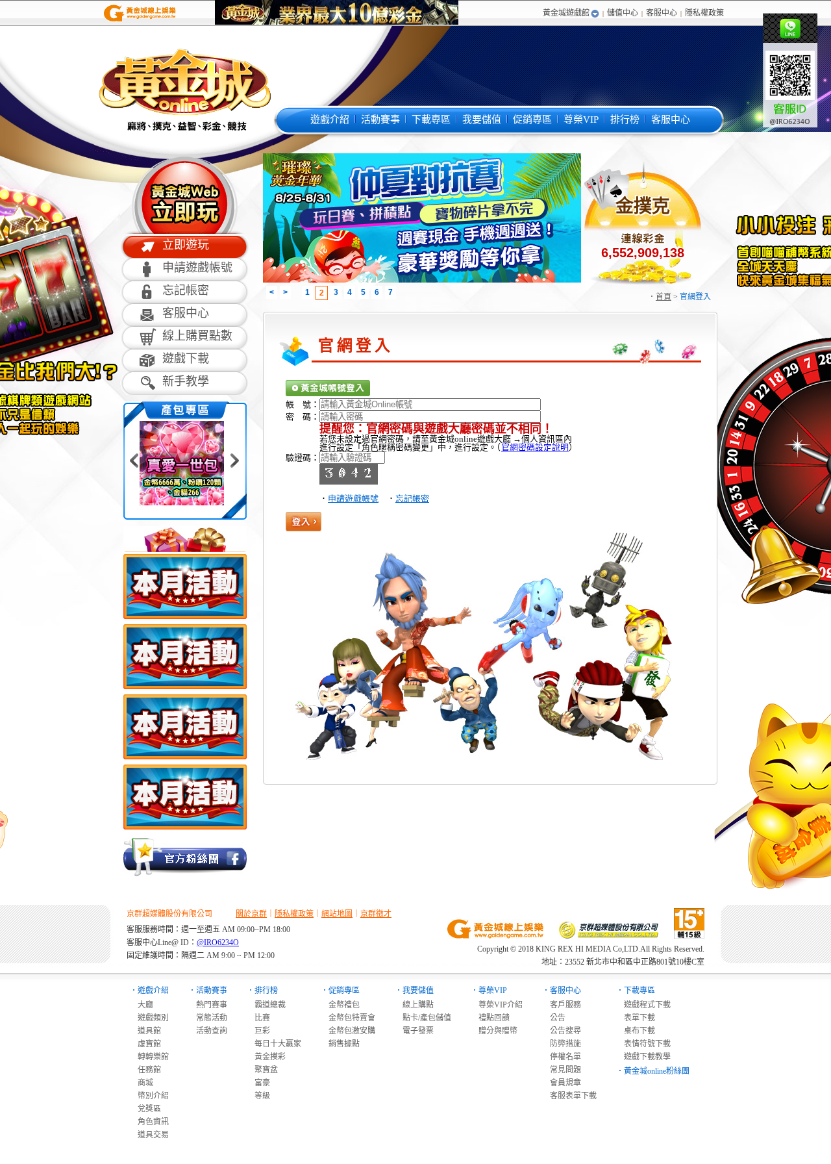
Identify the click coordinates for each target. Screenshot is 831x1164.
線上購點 (414, 1004)
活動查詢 (207, 1030)
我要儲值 (481, 119)
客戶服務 (561, 1004)
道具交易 (149, 1134)
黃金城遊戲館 (566, 13)
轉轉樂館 (149, 1056)
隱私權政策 (704, 13)
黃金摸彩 (266, 1056)
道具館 (145, 1030)
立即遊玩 (185, 244)
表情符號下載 (643, 1043)
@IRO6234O (218, 942)
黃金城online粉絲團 (656, 1071)
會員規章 (561, 1082)
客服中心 (661, 13)
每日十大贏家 (274, 1043)
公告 (553, 1017)
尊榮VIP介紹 (497, 1004)
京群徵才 (375, 913)
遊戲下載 (185, 358)
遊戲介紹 (329, 119)
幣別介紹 (149, 1095)
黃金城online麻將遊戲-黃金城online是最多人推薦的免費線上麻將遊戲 (183, 89)
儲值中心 (622, 13)
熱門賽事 (207, 1004)
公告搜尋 (561, 1030)
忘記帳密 (185, 290)
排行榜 (624, 119)
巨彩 (258, 1030)
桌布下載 (635, 1030)
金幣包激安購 (348, 1030)
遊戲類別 (149, 1017)
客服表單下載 (569, 1095)
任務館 (145, 1069)
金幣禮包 (340, 1004)
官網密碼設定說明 (535, 447)
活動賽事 (380, 119)
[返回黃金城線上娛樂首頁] (140, 20)
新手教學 (185, 381)
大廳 (141, 1004)
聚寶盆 (262, 1069)
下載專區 (431, 119)
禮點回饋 (490, 1017)
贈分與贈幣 (494, 1030)
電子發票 (414, 1030)
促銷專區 (532, 119)
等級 (258, 1095)
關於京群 (251, 913)
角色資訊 (149, 1121)
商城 (141, 1082)
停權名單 (561, 1056)
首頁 (663, 296)
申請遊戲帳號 (197, 267)
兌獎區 (145, 1108)
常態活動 (207, 1017)
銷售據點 (340, 1043)
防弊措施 (561, 1043)
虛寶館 (145, 1043)
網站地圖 (337, 913)
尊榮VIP (581, 119)
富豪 (258, 1082)
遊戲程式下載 (643, 1004)
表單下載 (635, 1017)
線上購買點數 (197, 335)
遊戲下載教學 (643, 1056)
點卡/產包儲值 (423, 1017)
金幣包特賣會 (348, 1017)
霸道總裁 (266, 1004)
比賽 (258, 1017)
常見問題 (561, 1069)
